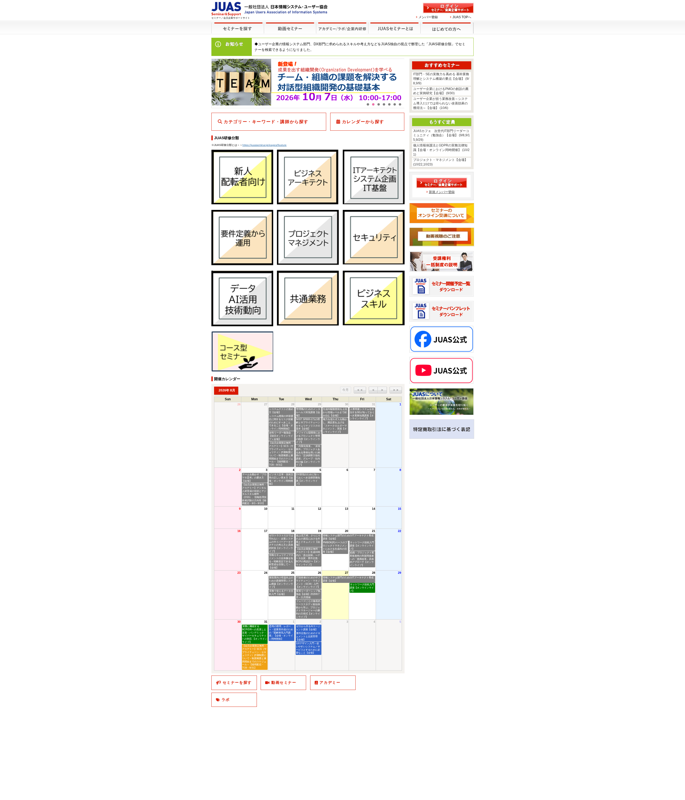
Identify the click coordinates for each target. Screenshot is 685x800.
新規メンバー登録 (442, 192)
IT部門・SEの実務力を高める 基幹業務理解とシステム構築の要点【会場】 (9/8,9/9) (441, 78)
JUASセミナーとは (395, 27)
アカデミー (329, 682)
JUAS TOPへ (461, 17)
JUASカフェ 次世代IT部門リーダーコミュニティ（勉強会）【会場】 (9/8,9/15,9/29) (441, 135)
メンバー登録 (428, 17)
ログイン (448, 8)
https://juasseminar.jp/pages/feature (264, 145)
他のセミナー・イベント (342, 27)
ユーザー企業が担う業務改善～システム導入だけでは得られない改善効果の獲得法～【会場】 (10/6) (440, 103)
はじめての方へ (447, 27)
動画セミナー (283, 682)
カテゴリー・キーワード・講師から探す (266, 121)
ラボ (226, 699)
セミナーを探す (237, 27)
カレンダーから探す (363, 121)
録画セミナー (290, 27)
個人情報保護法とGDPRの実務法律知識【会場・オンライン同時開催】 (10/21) (441, 150)
